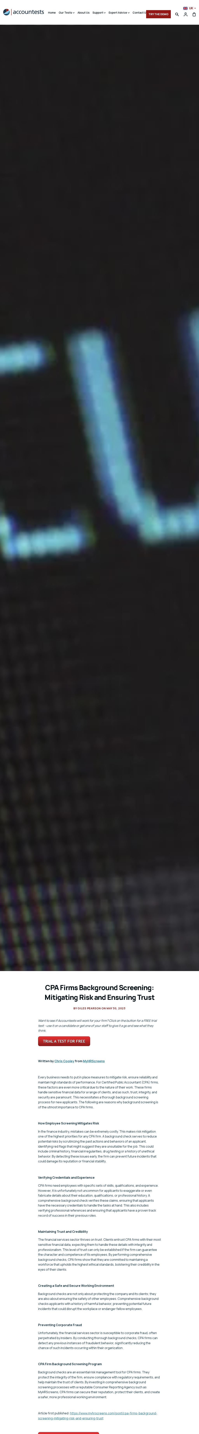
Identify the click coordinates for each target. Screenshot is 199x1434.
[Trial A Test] (64, 1045)
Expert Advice (118, 12)
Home (52, 12)
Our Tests (66, 12)
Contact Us (140, 12)
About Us (84, 12)
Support (98, 12)
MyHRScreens (94, 1061)
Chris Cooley (64, 1061)
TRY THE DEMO (158, 14)
